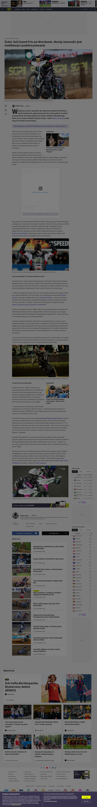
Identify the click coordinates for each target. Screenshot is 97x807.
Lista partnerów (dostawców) (50, 801)
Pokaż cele (86, 801)
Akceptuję (86, 797)
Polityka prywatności (16, 804)
